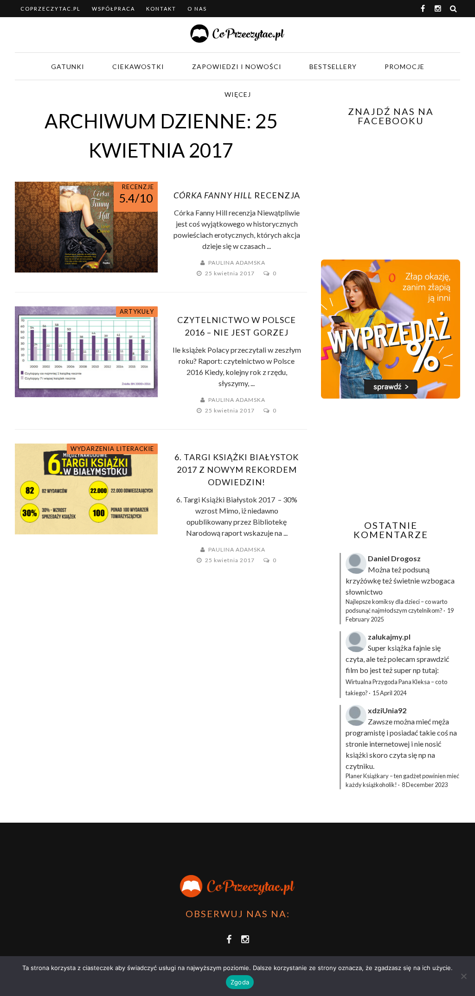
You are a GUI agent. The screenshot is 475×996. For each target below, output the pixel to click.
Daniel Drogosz (394, 558)
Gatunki (67, 66)
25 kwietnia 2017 (230, 273)
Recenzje (138, 186)
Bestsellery (333, 66)
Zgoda (240, 982)
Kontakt (161, 9)
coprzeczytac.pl (50, 9)
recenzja (236, 195)
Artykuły (137, 311)
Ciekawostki (138, 66)
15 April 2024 (389, 693)
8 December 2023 (425, 784)
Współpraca (113, 9)
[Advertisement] (398, 459)
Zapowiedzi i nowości (237, 66)
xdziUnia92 (387, 710)
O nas (197, 9)
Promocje (404, 66)
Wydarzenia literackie (112, 448)
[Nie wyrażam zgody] (463, 976)
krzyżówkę (363, 580)
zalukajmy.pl (389, 636)
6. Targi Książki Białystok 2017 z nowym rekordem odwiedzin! (236, 469)
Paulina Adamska (236, 262)
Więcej (238, 94)
